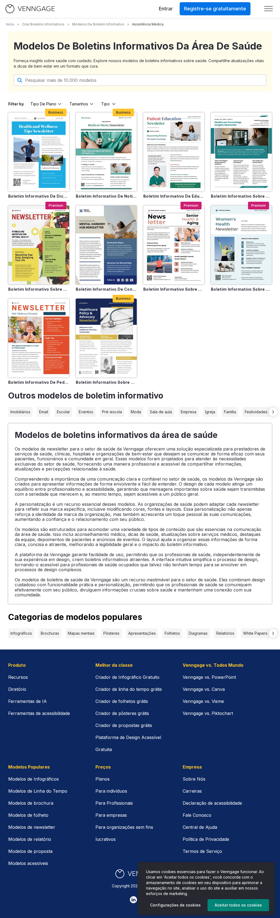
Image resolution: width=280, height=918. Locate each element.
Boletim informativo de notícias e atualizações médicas (106, 196)
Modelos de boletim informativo (98, 24)
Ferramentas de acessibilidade (39, 713)
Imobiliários (20, 411)
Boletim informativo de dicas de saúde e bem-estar (38, 196)
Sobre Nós (194, 779)
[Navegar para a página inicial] (30, 8)
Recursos (18, 677)
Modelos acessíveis (28, 863)
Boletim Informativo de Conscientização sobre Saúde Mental (106, 289)
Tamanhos (78, 104)
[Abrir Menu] (268, 9)
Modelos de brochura (30, 803)
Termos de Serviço (202, 851)
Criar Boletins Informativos (43, 24)
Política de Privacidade (206, 839)
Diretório (17, 689)
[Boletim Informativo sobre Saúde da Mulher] (241, 245)
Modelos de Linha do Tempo (37, 791)
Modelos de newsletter (31, 827)
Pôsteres (111, 633)
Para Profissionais (114, 803)
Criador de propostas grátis (123, 725)
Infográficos (21, 633)
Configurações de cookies (175, 905)
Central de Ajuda (200, 827)
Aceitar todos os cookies (238, 905)
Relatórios (225, 633)
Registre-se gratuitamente (215, 8)
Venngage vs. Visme (203, 701)
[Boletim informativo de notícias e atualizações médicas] (106, 151)
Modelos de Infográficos (33, 779)
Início (10, 24)
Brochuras (50, 633)
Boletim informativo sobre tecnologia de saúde (241, 196)
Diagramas (198, 633)
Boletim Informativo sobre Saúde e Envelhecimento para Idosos (173, 289)
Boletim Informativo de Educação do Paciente (173, 196)
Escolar (63, 411)
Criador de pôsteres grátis (122, 713)
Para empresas (111, 815)
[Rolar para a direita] (273, 412)
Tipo (105, 104)
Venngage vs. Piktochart (208, 713)
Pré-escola (112, 411)
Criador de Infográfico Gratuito (127, 677)
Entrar (166, 8)
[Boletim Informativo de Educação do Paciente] (173, 151)
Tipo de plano (43, 104)
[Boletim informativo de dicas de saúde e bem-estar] (38, 151)
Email (43, 411)
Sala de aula (161, 411)
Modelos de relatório (29, 839)
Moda (136, 411)
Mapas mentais (81, 633)
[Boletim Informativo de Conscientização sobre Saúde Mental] (106, 245)
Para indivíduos (111, 791)
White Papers (255, 633)
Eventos (86, 411)
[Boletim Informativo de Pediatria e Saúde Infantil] (38, 338)
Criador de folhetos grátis (121, 701)
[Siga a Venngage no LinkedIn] (133, 900)
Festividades (256, 411)
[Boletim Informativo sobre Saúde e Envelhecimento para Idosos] (173, 245)
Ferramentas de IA (27, 701)
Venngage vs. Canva (204, 689)
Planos (102, 779)
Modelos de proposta (30, 851)
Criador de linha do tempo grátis (128, 689)
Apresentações (142, 633)
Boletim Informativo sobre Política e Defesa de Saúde (106, 382)
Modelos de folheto (28, 815)
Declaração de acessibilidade (212, 803)
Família (230, 411)
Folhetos (172, 633)
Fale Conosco (197, 815)
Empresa (188, 411)
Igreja (210, 411)
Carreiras (192, 791)
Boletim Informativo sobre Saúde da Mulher (241, 289)
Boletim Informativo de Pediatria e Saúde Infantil (38, 382)
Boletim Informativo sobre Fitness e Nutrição (38, 289)
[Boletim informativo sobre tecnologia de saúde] (241, 151)
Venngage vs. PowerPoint (209, 677)
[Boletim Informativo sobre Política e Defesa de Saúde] (106, 338)
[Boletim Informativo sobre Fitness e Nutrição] (38, 245)
